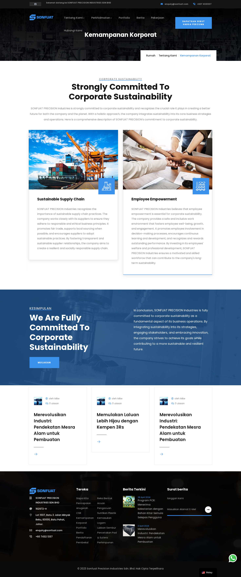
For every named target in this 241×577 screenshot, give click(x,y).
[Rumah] (42, 17)
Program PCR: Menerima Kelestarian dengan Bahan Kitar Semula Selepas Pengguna (150, 509)
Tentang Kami (168, 55)
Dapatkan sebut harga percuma (193, 23)
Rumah (150, 55)
